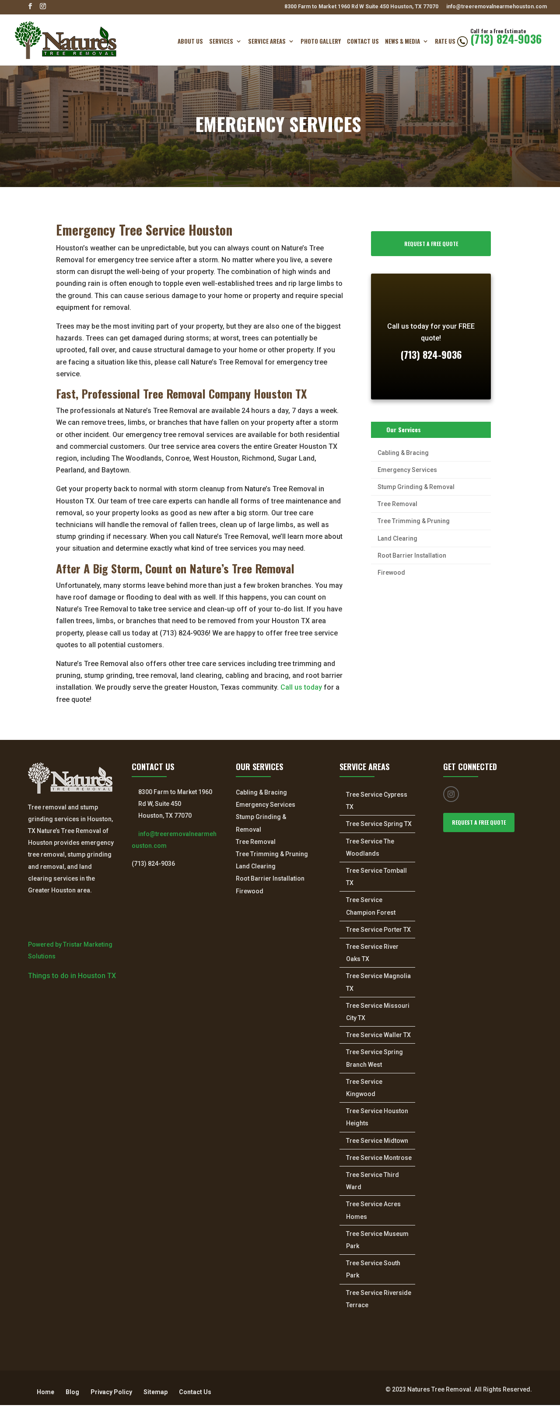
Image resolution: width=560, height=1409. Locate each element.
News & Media (402, 41)
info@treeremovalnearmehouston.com (496, 7)
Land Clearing (397, 538)
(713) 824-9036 (506, 41)
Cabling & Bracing (403, 452)
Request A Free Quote (431, 243)
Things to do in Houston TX (72, 976)
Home (45, 1391)
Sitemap (156, 1391)
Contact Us (363, 41)
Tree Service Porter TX (378, 929)
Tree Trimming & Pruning (414, 520)
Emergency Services (407, 469)
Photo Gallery (321, 41)
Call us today (301, 687)
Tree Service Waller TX (378, 1034)
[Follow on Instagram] (451, 794)
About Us (190, 41)
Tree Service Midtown (377, 1140)
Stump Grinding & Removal (416, 486)
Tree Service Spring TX (379, 823)
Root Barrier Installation (412, 555)
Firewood (391, 572)
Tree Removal (397, 503)
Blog (72, 1391)
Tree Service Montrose (379, 1157)
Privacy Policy (111, 1391)
